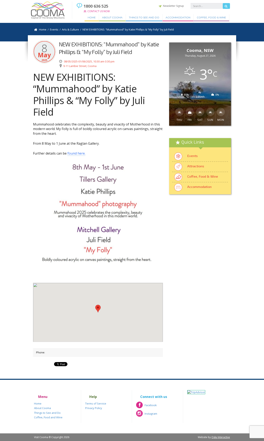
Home (92, 17)
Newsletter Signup (173, 6)
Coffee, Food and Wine (48, 417)
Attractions (195, 166)
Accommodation (178, 17)
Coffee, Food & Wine (211, 17)
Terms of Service (95, 403)
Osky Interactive (220, 437)
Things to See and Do (144, 17)
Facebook (146, 406)
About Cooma (112, 17)
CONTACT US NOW (98, 11)
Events (192, 156)
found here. (76, 153)
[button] (98, 308)
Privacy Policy (93, 408)
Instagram (146, 415)
